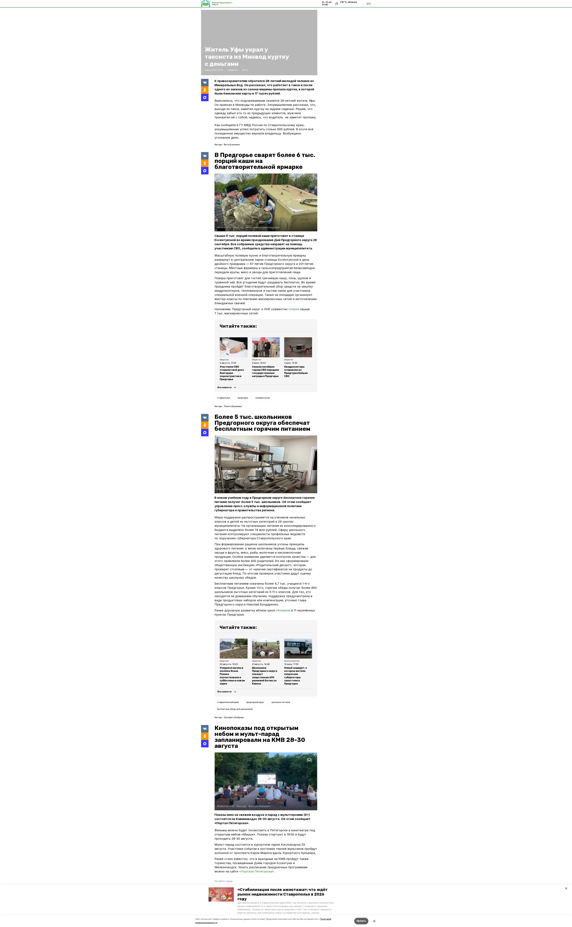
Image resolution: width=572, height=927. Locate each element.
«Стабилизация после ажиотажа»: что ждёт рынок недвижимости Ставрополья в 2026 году (282, 894)
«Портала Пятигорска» (256, 871)
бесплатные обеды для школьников (235, 709)
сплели (293, 309)
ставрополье (223, 398)
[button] (221, 894)
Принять (361, 921)
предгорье (243, 398)
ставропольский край (228, 702)
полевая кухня (262, 398)
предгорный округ (255, 702)
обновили (283, 610)
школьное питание (281, 702)
